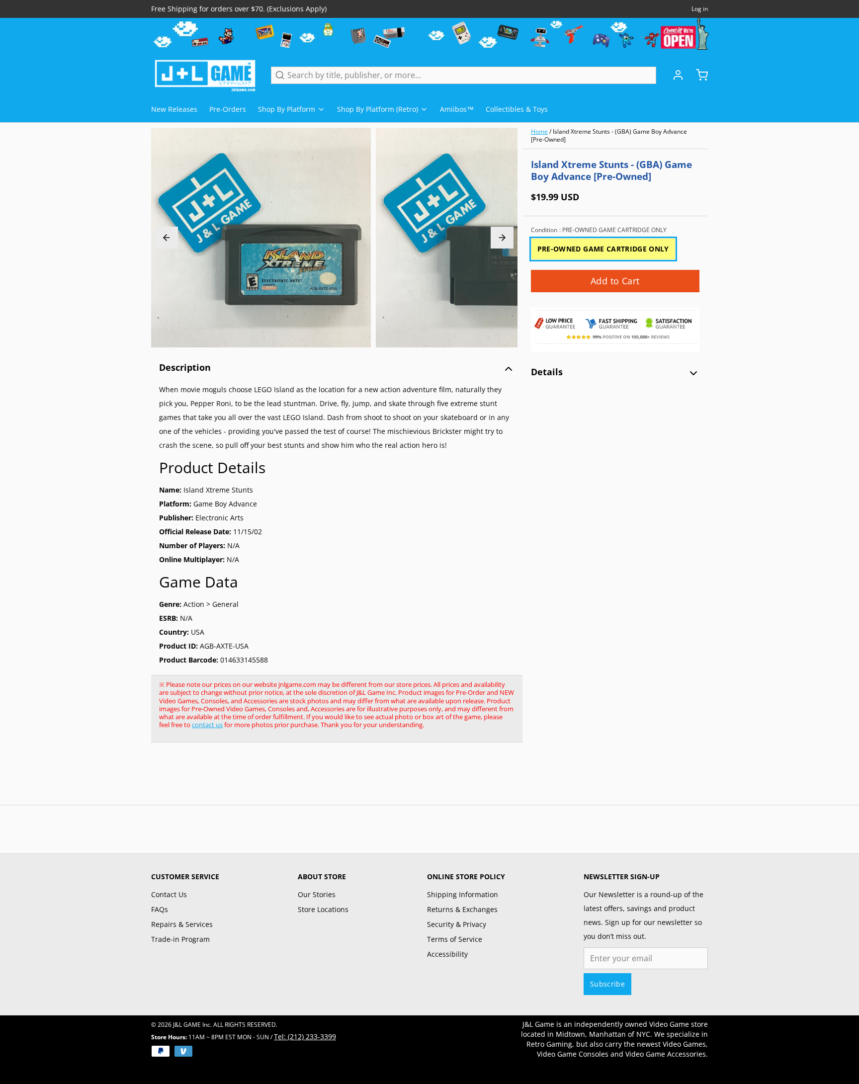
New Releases (174, 109)
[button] (615, 281)
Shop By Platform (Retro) (377, 109)
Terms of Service (454, 939)
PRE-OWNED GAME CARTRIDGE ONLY (603, 248)
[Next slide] (502, 237)
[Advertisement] (332, 778)
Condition (599, 230)
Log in (699, 9)
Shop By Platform (286, 109)
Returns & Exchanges (462, 909)
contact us (207, 724)
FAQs (159, 909)
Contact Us (169, 894)
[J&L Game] (205, 75)
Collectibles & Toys (517, 109)
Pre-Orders (227, 109)
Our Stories (317, 894)
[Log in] (674, 75)
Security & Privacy (456, 924)
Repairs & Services (182, 924)
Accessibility (447, 954)
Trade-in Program (180, 939)
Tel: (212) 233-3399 (305, 1036)
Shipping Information (462, 894)
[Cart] (698, 75)
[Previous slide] (166, 237)
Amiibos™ (457, 109)
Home (539, 131)
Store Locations (323, 909)
